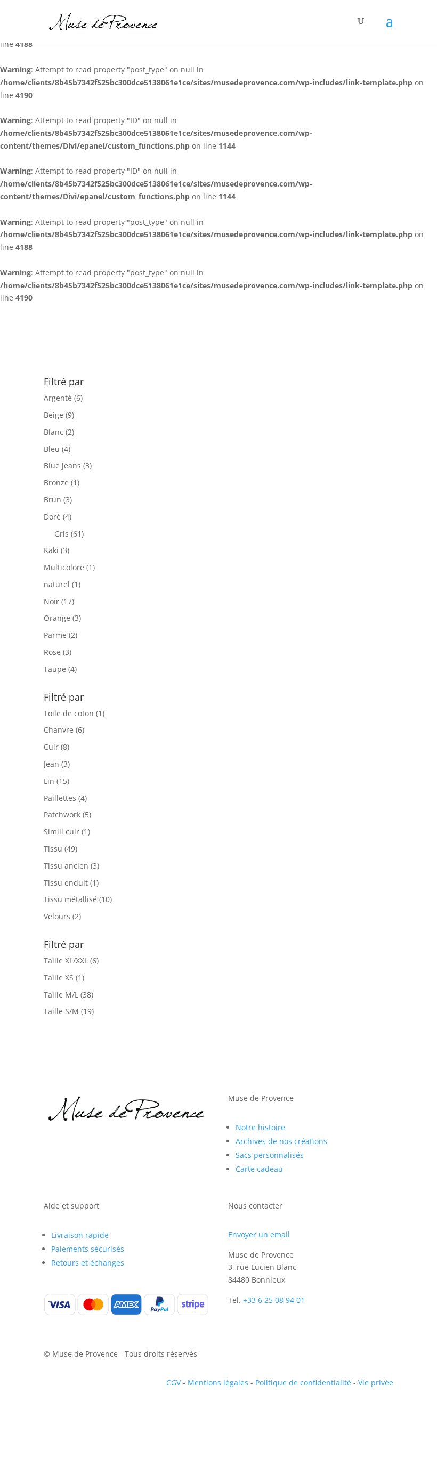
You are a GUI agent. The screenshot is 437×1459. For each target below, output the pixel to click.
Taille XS (59, 977)
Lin (49, 781)
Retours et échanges (87, 1263)
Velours (57, 916)
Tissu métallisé (70, 899)
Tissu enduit (66, 883)
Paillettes (60, 798)
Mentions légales (218, 1382)
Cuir (51, 747)
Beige (53, 415)
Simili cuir (61, 831)
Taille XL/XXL (66, 960)
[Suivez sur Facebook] (52, 1149)
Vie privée (375, 1382)
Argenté (58, 398)
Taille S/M (61, 1011)
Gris (61, 534)
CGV (173, 1382)
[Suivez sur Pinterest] (94, 1149)
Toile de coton (69, 713)
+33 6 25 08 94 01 (274, 1300)
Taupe (55, 669)
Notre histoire (260, 1127)
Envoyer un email (259, 1234)
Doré (52, 517)
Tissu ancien (66, 866)
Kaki (51, 550)
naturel (57, 584)
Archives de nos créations (281, 1141)
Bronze (56, 482)
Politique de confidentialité (303, 1382)
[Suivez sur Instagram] (73, 1149)
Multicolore (64, 567)
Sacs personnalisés (270, 1155)
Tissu (53, 849)
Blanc (53, 432)
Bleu (52, 449)
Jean (51, 764)
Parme (55, 635)
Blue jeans (62, 465)
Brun (52, 500)
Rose (52, 652)
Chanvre (59, 730)
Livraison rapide (80, 1235)
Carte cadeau (259, 1169)
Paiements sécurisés (87, 1249)
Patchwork (62, 814)
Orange (57, 618)
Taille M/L (61, 995)
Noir (51, 601)
